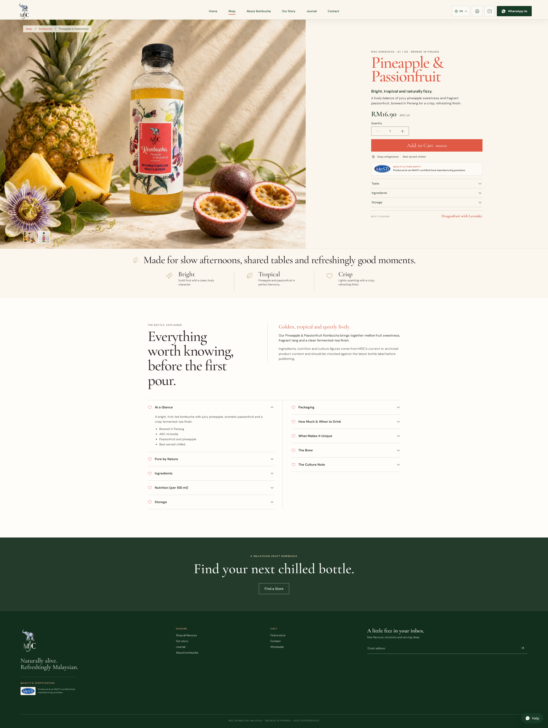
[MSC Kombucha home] (24, 11)
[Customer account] (477, 11)
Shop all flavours (186, 635)
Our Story (288, 11)
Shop (231, 11)
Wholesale (277, 647)
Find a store (277, 635)
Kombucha (45, 29)
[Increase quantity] (402, 131)
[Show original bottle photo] (44, 237)
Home (213, 11)
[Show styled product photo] (29, 237)
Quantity (376, 123)
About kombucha (187, 652)
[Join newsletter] (522, 648)
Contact (333, 11)
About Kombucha (259, 11)
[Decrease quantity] (377, 131)
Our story (182, 641)
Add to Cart (427, 145)
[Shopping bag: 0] (489, 11)
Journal (312, 11)
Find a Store (274, 588)
